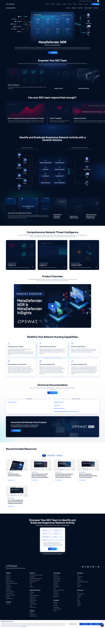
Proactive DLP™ (55, 583)
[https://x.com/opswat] (95, 566)
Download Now (11, 480)
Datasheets (78, 602)
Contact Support (32, 592)
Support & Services (35, 590)
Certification (31, 612)
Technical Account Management (34, 595)
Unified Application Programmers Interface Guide (66, 411)
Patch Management (32, 576)
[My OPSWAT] (93, 1)
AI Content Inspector (56, 576)
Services (69, 4)
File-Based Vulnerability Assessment (58, 590)
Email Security (8, 588)
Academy (64, 4)
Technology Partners (32, 614)
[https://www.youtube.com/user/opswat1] (98, 566)
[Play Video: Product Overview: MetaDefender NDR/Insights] (52, 306)
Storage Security (8, 576)
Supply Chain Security (9, 580)
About (78, 575)
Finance (31, 585)
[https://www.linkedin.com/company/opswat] (88, 566)
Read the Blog (35, 480)
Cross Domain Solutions (9, 593)
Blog (80, 1)
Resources (80, 4)
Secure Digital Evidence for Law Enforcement (36, 578)
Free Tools (78, 605)
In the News (79, 597)
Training (31, 605)
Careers (83, 1)
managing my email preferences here (49, 546)
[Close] (104, 621)
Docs (90, 1)
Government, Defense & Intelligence (35, 580)
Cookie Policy (24, 626)
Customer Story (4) (51, 455)
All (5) (44, 455)
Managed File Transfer (9, 590)
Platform (47, 4)
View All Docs (52, 392)
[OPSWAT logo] (10, 4)
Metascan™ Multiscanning (57, 578)
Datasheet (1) (59, 455)
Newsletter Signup (79, 580)
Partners (75, 4)
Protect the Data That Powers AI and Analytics (36, 575)
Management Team (80, 576)
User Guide (56, 405)
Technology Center (56, 595)
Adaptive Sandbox (55, 585)
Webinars (78, 600)
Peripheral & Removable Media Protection (11, 583)
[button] (95, 1)
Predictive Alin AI (55, 575)
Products (8, 602)
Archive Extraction (56, 593)
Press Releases (79, 595)
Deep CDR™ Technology (56, 580)
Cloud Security (8, 578)
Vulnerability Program (33, 607)
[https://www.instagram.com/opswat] (85, 566)
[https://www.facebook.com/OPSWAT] (82, 566)
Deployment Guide (58, 402)
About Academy (55, 602)
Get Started (95, 4)
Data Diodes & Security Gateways (10, 595)
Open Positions (79, 585)
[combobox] (98, 1)
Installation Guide (11, 402)
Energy (31, 583)
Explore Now (15, 430)
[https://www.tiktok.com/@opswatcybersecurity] (93, 566)
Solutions (53, 4)
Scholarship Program (56, 607)
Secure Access (8, 585)
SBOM (54, 588)
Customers (78, 578)
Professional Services (33, 597)
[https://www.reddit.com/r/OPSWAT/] (90, 566)
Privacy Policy (51, 544)
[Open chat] (102, 625)
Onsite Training (55, 605)
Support (87, 1)
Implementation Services (33, 600)
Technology (58, 4)
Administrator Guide (59, 408)
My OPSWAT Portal (32, 602)
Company (86, 4)
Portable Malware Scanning (9, 598)
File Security (7, 575)
